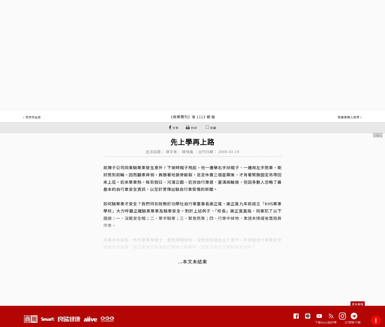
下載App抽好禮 (326, 322)
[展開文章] (213, 116)
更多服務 (357, 304)
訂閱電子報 (353, 322)
